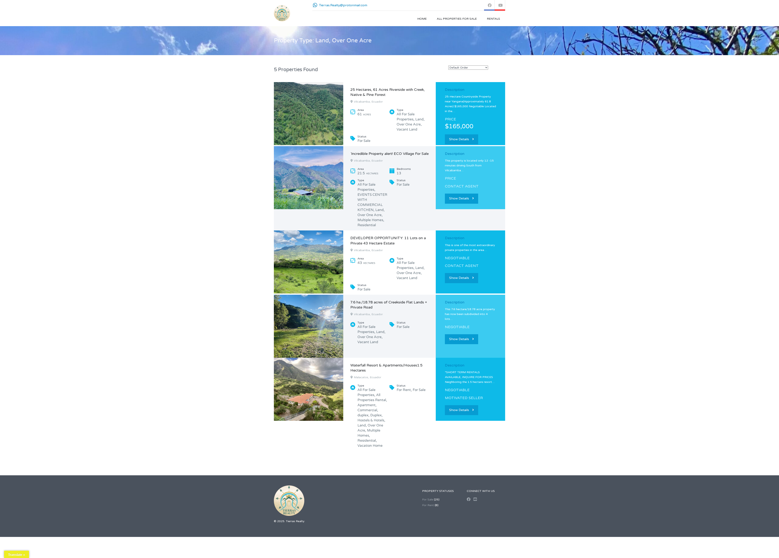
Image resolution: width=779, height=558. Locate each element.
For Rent (428, 505)
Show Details (459, 139)
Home (422, 18)
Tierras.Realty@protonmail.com (343, 5)
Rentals (493, 18)
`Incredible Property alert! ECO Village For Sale (389, 153)
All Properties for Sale (457, 18)
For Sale (427, 499)
